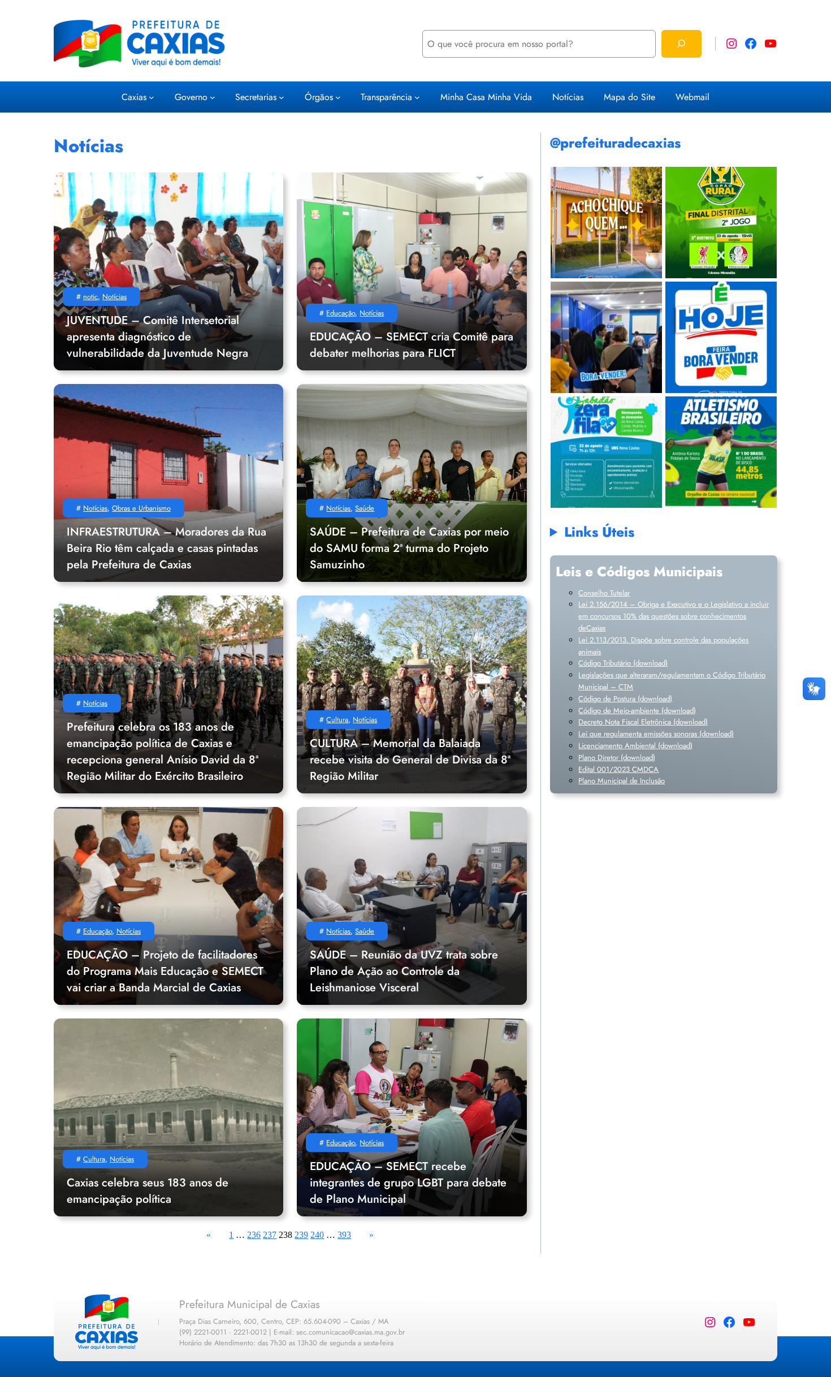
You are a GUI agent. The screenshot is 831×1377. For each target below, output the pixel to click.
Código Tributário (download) (623, 663)
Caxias (134, 96)
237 (269, 1235)
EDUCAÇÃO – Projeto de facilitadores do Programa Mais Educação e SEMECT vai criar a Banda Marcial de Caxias (165, 971)
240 (317, 1235)
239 (301, 1235)
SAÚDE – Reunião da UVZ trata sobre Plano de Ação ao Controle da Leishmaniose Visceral (404, 971)
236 (254, 1235)
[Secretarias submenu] (281, 97)
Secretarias (255, 96)
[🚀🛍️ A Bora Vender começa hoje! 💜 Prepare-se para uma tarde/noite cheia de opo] (721, 337)
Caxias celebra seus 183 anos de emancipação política (147, 1191)
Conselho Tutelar (604, 593)
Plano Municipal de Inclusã (619, 780)
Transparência (386, 96)
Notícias (114, 296)
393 (344, 1235)
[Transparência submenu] (417, 97)
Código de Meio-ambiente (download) (637, 710)
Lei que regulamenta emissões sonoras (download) (656, 733)
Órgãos (319, 96)
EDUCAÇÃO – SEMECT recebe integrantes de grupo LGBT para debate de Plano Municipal (408, 1182)
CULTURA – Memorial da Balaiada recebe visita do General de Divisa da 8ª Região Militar (410, 759)
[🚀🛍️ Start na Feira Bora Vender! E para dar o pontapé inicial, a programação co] (606, 337)
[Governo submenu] (212, 97)
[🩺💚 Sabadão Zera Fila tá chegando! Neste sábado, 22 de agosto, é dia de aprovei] (606, 452)
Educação (340, 313)
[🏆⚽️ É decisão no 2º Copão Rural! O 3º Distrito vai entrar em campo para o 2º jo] (721, 222)
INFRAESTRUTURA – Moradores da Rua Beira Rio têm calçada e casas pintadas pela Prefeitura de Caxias (166, 548)
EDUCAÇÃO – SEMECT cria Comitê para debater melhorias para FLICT (411, 345)
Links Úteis (599, 532)
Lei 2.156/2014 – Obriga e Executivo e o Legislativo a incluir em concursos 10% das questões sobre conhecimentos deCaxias (673, 616)
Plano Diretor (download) (616, 757)
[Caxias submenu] (151, 97)
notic (90, 296)
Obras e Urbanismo (141, 508)
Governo (191, 96)
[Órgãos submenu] (338, 97)
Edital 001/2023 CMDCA (618, 769)
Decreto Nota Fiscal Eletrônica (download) (643, 721)
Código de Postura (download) (625, 698)
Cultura (337, 719)
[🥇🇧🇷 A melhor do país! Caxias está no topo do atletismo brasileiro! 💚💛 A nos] (721, 452)
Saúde (364, 508)
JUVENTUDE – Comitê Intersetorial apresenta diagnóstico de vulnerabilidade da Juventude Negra (157, 336)
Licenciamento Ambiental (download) (635, 745)
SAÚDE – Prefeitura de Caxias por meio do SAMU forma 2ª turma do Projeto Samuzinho (409, 548)
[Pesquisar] (681, 44)
